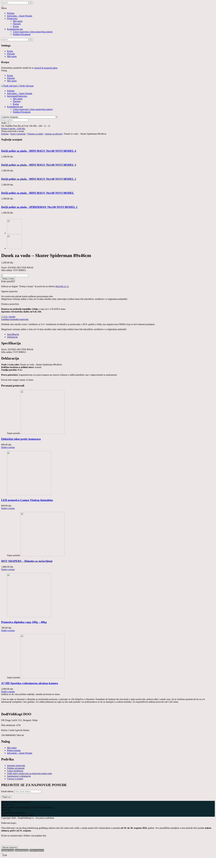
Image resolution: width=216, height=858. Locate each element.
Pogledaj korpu (7, 850)
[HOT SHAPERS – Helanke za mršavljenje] (43, 555)
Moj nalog (17, 21)
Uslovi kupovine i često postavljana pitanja (33, 31)
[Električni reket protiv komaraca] (43, 433)
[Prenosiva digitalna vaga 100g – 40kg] (29, 616)
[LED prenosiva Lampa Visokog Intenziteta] (29, 494)
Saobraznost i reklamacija (19, 776)
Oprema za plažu (35, 134)
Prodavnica (12, 18)
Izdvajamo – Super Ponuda (19, 16)
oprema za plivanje (53, 134)
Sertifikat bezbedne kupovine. (15, 319)
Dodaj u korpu (8, 278)
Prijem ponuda (14, 750)
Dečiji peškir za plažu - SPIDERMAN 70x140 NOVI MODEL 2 (39, 207)
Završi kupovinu (22, 850)
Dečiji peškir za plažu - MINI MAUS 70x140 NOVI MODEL (37, 192)
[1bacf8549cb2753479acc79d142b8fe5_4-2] (14, 233)
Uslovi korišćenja (15, 771)
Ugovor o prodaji (15, 778)
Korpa (16, 26)
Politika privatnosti (15, 768)
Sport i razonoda (18, 134)
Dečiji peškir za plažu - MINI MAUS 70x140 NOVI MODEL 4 (38, 150)
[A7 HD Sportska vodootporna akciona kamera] (43, 677)
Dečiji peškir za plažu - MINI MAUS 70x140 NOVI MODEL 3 (38, 164)
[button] (13, 128)
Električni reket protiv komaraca (21, 438)
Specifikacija (13, 334)
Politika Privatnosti (21, 34)
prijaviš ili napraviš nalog (45, 68)
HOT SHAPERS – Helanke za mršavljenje (26, 561)
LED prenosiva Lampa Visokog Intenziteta (27, 500)
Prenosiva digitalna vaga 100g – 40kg (24, 622)
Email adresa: (7, 791)
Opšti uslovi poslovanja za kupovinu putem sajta (29, 773)
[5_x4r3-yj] (14, 248)
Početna (10, 13)
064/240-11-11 (62, 286)
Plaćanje (17, 23)
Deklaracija (12, 337)
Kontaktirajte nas (15, 29)
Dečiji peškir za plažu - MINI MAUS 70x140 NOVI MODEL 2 (38, 178)
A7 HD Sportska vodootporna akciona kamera (29, 683)
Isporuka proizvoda (16, 765)
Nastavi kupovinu (9, 847)
